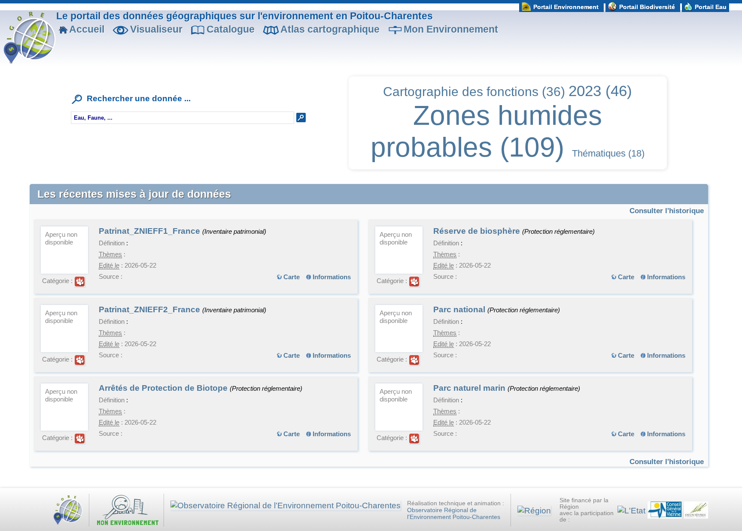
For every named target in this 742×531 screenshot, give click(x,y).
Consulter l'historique (666, 210)
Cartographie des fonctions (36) (474, 91)
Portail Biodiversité (647, 6)
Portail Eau (711, 6)
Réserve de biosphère (477, 230)
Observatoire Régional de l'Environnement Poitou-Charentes (453, 513)
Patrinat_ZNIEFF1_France (150, 230)
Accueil (86, 29)
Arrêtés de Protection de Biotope (164, 387)
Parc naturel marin (470, 387)
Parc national (460, 309)
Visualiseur (156, 29)
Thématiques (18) (608, 153)
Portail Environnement (566, 6)
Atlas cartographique (330, 29)
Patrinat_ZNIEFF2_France (150, 309)
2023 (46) (600, 91)
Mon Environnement (451, 29)
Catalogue (231, 29)
